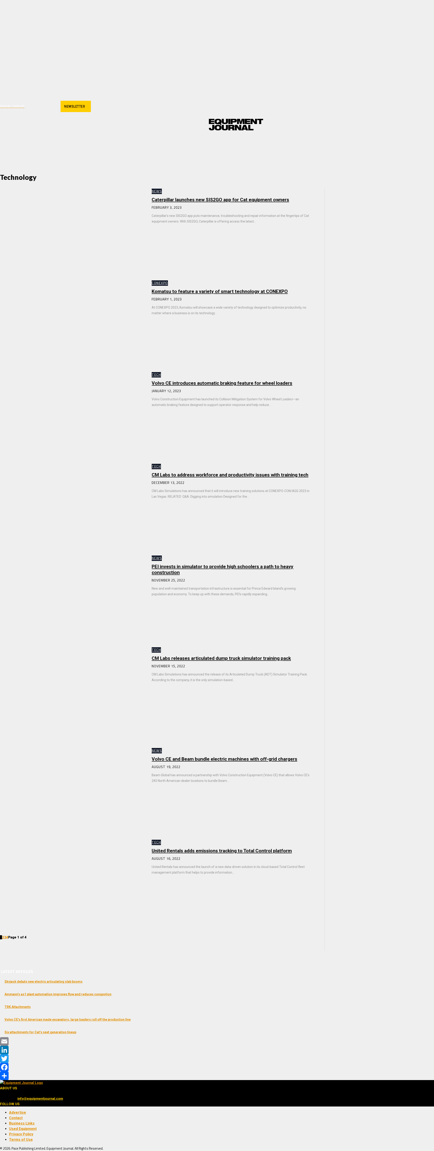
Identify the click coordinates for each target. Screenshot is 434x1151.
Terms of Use (21, 1139)
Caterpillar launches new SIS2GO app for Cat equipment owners (220, 199)
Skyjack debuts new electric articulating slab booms (44, 981)
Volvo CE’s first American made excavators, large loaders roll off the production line (68, 1019)
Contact (16, 1118)
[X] (52, 106)
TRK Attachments (18, 1007)
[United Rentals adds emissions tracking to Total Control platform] (71, 881)
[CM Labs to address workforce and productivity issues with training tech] (71, 505)
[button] (257, 142)
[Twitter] (217, 1058)
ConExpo (160, 283)
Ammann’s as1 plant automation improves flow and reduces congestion (58, 994)
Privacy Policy (21, 1134)
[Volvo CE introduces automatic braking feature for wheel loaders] (71, 413)
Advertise (17, 1112)
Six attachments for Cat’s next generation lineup (40, 1032)
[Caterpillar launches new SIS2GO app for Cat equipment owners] (71, 230)
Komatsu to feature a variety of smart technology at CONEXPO (220, 291)
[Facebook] (28, 106)
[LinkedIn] (217, 1050)
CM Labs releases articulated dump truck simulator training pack (221, 658)
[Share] (217, 1075)
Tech (156, 374)
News (157, 191)
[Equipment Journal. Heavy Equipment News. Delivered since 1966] (236, 124)
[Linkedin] (44, 106)
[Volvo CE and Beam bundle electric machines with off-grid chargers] (71, 789)
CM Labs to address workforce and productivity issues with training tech (230, 475)
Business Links (22, 1123)
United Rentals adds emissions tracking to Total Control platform (222, 850)
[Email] (217, 1041)
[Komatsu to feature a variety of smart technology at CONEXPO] (71, 321)
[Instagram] (36, 106)
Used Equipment (23, 1129)
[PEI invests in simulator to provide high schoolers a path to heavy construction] (71, 597)
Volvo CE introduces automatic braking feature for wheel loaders (222, 383)
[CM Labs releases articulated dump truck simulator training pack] (71, 688)
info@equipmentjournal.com (40, 1099)
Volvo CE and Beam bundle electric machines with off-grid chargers (224, 759)
